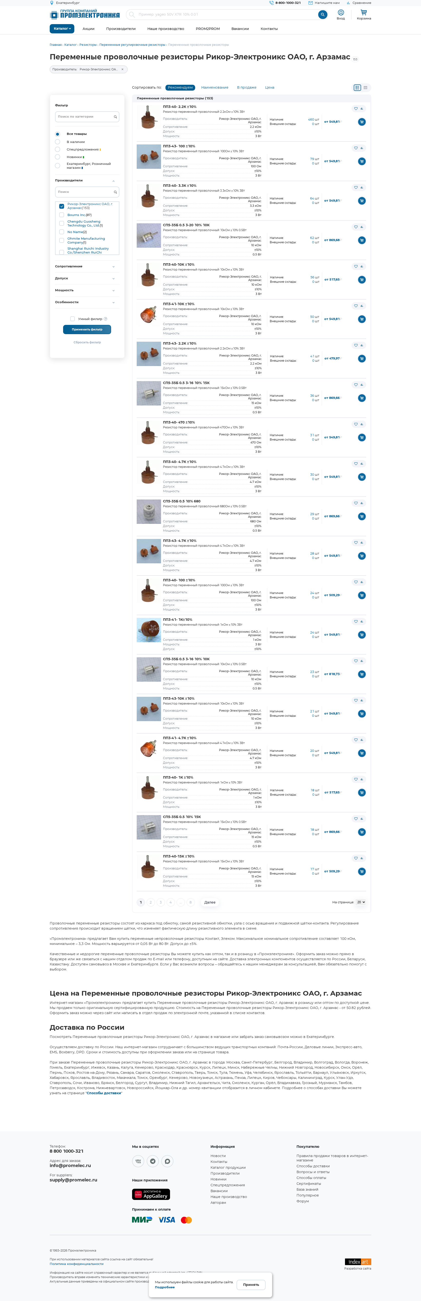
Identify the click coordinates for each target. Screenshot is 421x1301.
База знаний (307, 1189)
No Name (75, 232)
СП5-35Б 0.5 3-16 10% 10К (186, 659)
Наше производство (228, 1197)
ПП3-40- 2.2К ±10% (179, 107)
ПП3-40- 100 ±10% (179, 580)
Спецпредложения (227, 1185)
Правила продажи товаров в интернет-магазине (332, 1158)
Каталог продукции (228, 1167)
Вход (341, 18)
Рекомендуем (180, 87)
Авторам (218, 1203)
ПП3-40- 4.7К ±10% (179, 462)
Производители (225, 1173)
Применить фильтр (87, 329)
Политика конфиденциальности (77, 1264)
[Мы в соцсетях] (138, 1161)
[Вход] (341, 12)
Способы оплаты (311, 1178)
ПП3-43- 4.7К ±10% (179, 541)
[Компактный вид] (357, 88)
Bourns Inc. (76, 215)
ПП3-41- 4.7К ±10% (179, 738)
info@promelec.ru (70, 1166)
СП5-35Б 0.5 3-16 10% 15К (186, 383)
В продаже (247, 87)
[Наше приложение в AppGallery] (169, 1194)
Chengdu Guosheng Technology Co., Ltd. (83, 223)
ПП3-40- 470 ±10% (179, 422)
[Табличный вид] (365, 88)
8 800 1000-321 (66, 1151)
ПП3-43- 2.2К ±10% (179, 343)
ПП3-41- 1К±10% (177, 620)
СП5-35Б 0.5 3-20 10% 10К (186, 225)
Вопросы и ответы (313, 1172)
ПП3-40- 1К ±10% (178, 777)
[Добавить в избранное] (356, 108)
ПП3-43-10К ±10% (178, 698)
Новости (218, 1156)
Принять (251, 1285)
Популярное (308, 1195)
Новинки (218, 1179)
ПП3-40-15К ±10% (178, 856)
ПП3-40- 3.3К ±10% (179, 186)
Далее (210, 902)
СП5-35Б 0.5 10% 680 (182, 501)
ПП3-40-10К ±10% (178, 264)
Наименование (215, 87)
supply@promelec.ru (73, 1180)
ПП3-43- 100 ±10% (179, 146)
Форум (303, 1201)
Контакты (218, 1162)
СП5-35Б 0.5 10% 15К (182, 817)
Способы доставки (104, 1093)
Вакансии (219, 1191)
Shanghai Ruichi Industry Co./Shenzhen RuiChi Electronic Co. (88, 252)
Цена (269, 87)
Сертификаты (309, 1184)
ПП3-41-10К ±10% (178, 304)
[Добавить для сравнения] (361, 108)
